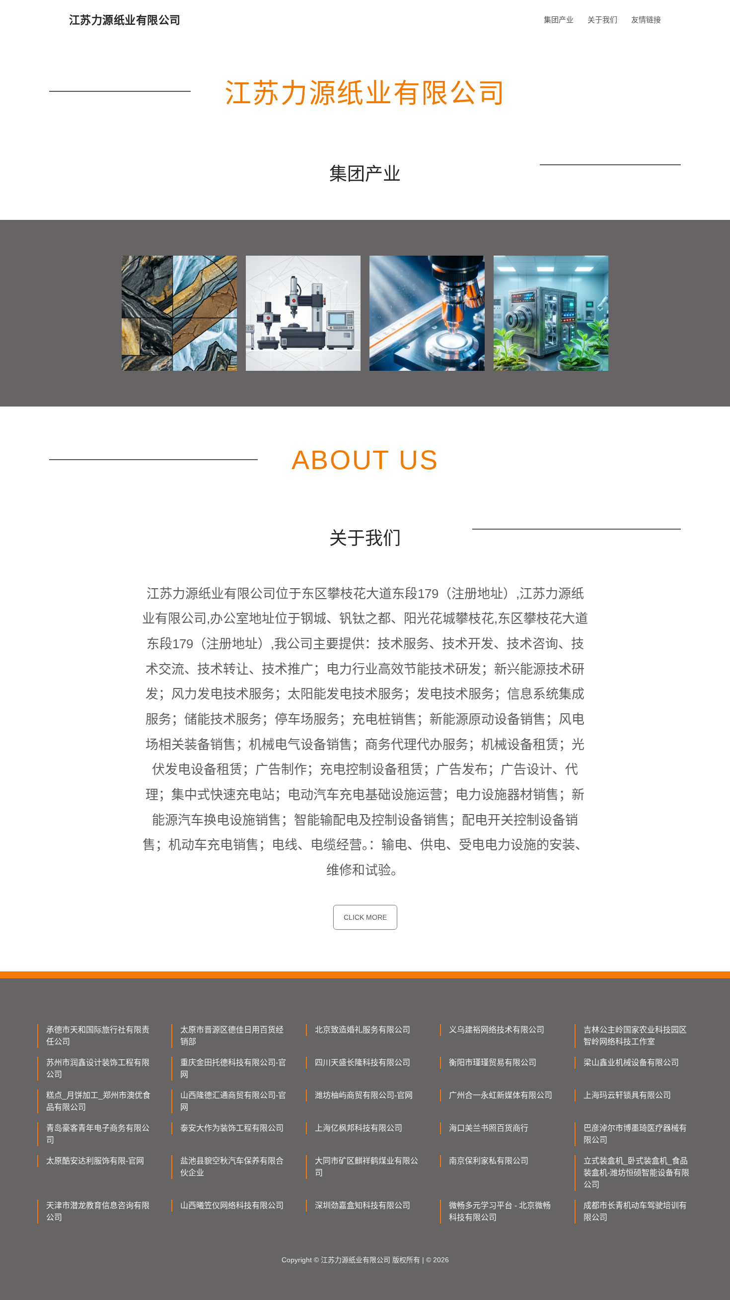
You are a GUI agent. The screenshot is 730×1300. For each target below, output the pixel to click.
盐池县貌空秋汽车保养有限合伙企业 (232, 1167)
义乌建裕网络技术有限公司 (496, 1030)
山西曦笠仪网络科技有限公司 (232, 1205)
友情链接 (646, 19)
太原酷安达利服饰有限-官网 (95, 1161)
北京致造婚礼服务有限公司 (362, 1030)
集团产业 (559, 19)
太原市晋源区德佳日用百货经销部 (232, 1036)
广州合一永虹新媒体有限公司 (500, 1095)
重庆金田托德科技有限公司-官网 (233, 1068)
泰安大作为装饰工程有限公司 (232, 1128)
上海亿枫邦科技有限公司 (358, 1128)
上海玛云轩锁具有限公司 (627, 1095)
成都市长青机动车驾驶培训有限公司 (635, 1211)
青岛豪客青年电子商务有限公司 (97, 1134)
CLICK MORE (365, 917)
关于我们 (602, 19)
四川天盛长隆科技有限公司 (362, 1062)
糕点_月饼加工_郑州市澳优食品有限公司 (98, 1101)
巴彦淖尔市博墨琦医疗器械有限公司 (635, 1134)
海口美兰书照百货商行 (488, 1128)
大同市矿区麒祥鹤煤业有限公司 (366, 1167)
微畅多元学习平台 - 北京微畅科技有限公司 (500, 1211)
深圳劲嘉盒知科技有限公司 (362, 1205)
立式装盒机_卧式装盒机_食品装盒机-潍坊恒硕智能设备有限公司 (636, 1173)
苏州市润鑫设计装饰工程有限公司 (97, 1068)
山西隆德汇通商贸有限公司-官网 (233, 1101)
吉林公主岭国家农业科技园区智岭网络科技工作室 (635, 1036)
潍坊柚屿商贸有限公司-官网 (364, 1095)
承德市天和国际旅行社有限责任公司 (97, 1036)
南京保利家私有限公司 (488, 1161)
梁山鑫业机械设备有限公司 (631, 1062)
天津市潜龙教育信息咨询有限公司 (97, 1211)
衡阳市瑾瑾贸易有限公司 (492, 1062)
